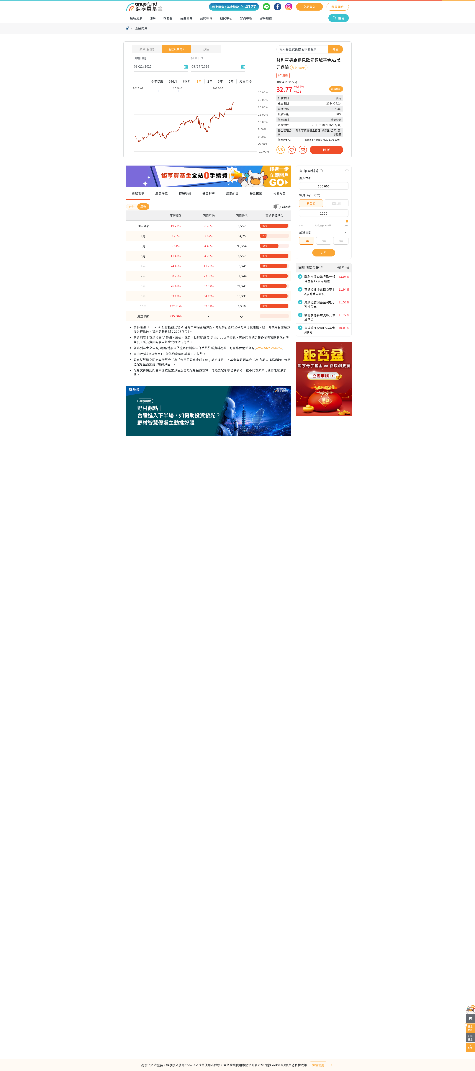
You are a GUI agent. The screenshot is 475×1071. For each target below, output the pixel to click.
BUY (326, 149)
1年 (306, 240)
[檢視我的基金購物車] (470, 1018)
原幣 (143, 206)
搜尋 (341, 18)
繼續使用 (318, 1065)
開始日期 (140, 58)
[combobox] (309, 49)
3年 (340, 240)
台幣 (132, 206)
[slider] (323, 221)
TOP (470, 1048)
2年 (323, 240)
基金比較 (469, 1027)
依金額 (311, 203)
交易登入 (309, 6)
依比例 (336, 203)
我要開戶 (337, 6)
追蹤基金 (470, 1037)
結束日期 (197, 58)
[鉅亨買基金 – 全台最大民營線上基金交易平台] (144, 6)
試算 (324, 253)
